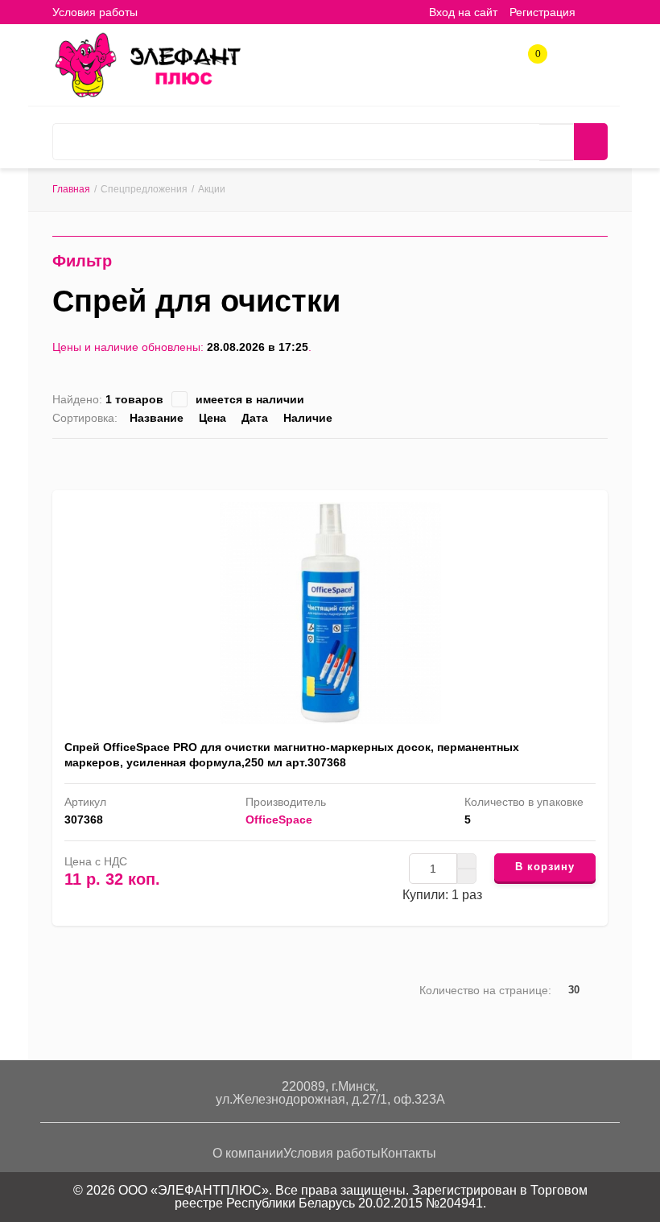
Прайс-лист (601, 461)
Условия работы (95, 12)
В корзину (545, 867)
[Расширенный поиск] (556, 142)
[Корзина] (600, 12)
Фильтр (82, 261)
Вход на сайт (463, 12)
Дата (254, 417)
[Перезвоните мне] (479, 61)
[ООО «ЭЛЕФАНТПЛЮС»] (147, 63)
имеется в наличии (250, 399)
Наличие (307, 417)
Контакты (408, 1153)
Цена (212, 417)
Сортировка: (85, 417)
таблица (576, 461)
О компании (247, 1153)
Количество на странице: (485, 990)
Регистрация (542, 12)
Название (157, 417)
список (551, 461)
